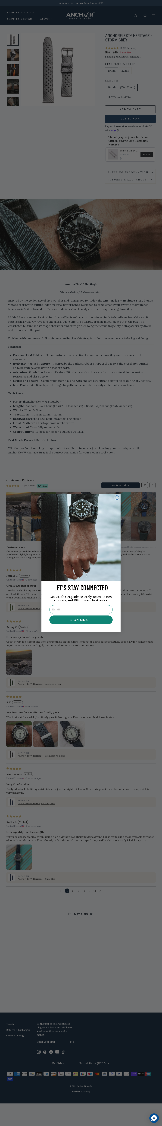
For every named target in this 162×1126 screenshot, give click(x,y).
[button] (154, 1118)
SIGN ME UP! (81, 619)
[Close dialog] (117, 498)
